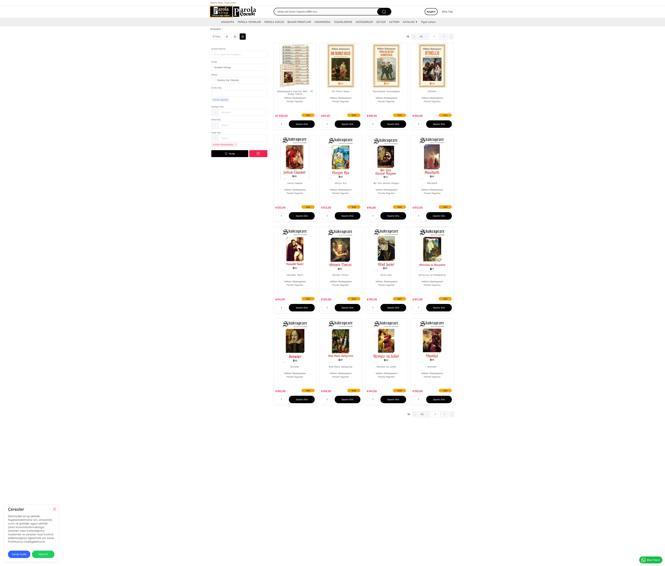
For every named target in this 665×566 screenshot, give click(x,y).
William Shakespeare (295, 97)
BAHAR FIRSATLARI (299, 22)
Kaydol (431, 11)
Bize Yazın (653, 560)
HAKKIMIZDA (322, 22)
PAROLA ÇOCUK (274, 22)
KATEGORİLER (364, 22)
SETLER (381, 22)
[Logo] (233, 12)
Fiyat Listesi (230, 2)
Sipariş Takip (216, 2)
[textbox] (239, 93)
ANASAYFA (227, 22)
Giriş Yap (447, 11)
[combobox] (239, 93)
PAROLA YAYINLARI (249, 22)
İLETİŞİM (394, 22)
